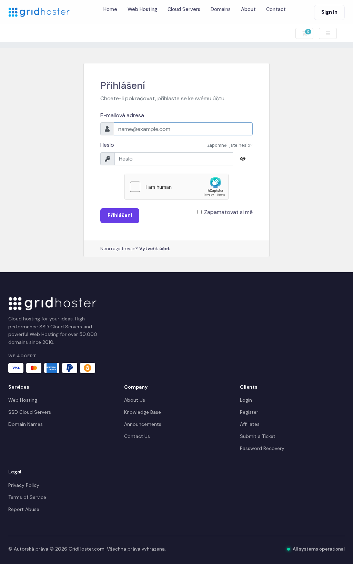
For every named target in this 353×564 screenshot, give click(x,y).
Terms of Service (27, 497)
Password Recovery (262, 448)
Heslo (107, 144)
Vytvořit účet (154, 249)
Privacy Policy (23, 485)
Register (249, 412)
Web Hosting (142, 9)
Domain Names (25, 424)
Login (246, 400)
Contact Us (137, 436)
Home (110, 9)
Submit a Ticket (257, 436)
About (248, 9)
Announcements (142, 424)
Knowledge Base (142, 412)
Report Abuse (23, 509)
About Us (134, 400)
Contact (276, 9)
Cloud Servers (184, 9)
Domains (221, 9)
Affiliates (250, 424)
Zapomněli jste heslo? (230, 145)
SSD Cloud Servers (29, 412)
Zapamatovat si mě (228, 212)
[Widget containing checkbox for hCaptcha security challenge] (176, 187)
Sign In (329, 12)
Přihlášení (120, 215)
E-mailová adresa (122, 115)
